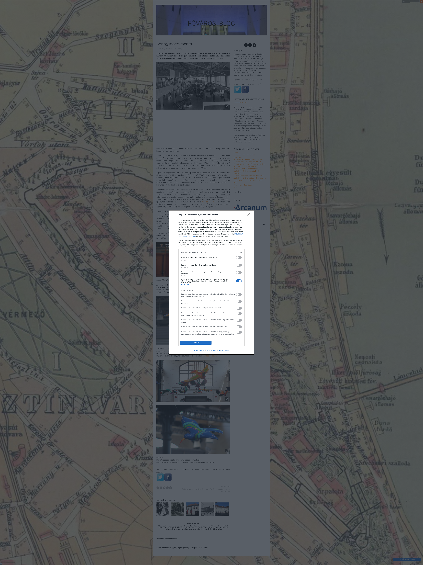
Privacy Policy (224, 350)
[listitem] (211, 253)
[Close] (250, 215)
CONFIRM (196, 342)
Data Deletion (199, 350)
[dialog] (211, 283)
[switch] (239, 257)
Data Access (211, 350)
